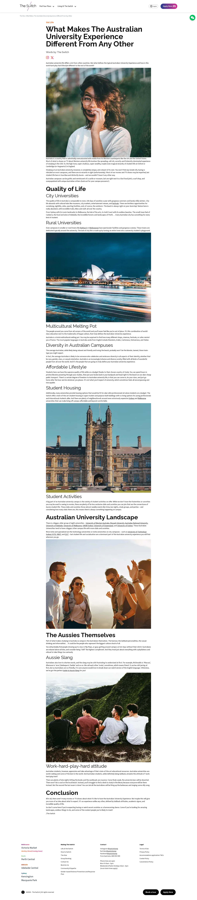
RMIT (59, 534)
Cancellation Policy (146, 862)
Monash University (117, 523)
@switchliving (113, 849)
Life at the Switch (67, 849)
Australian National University (136, 523)
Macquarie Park (29, 880)
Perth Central (28, 859)
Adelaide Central (29, 868)
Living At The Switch (65, 6)
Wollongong (94, 228)
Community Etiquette (68, 868)
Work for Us (65, 865)
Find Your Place (45, 6)
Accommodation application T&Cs (152, 855)
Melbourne (142, 398)
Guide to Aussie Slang (71, 670)
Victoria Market (29, 848)
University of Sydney (125, 525)
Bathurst (83, 228)
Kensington (27, 876)
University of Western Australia (97, 523)
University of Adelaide (54, 525)
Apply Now (168, 892)
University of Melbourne (73, 525)
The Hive (22, 16)
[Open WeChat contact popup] (192, 18)
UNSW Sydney (88, 525)
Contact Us (65, 862)
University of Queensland (103, 525)
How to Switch (66, 852)
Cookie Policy (144, 858)
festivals (115, 203)
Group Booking (66, 858)
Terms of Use (144, 849)
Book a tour (151, 892)
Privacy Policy (144, 852)
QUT (67, 534)
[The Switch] (28, 6)
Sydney (132, 398)
